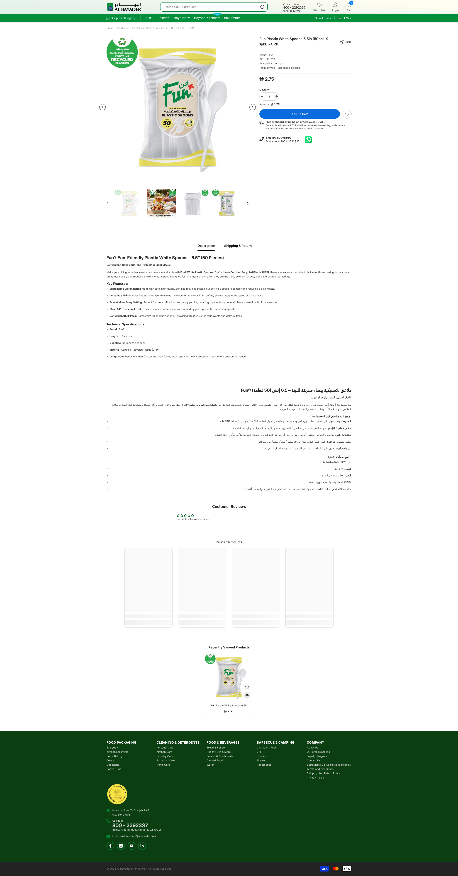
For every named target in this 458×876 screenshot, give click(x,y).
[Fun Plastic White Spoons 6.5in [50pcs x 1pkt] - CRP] (229, 677)
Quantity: (264, 89)
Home (109, 28)
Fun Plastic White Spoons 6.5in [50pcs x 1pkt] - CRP (229, 705)
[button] (102, 107)
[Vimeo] (142, 846)
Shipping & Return (238, 246)
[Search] (214, 7)
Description (206, 246)
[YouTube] (131, 846)
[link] (347, 114)
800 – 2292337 (290, 141)
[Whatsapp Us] (308, 139)
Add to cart (300, 114)
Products (122, 28)
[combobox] (209, 7)
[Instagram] (121, 846)
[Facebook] (110, 846)
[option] (177, 107)
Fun (271, 54)
